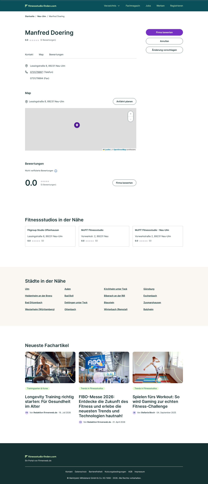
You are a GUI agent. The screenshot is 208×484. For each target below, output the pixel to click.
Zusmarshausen (152, 302)
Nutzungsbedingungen (115, 471)
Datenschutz (81, 471)
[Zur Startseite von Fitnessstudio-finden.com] (40, 5)
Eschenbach (150, 295)
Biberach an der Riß (114, 295)
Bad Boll (69, 295)
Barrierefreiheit (95, 471)
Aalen (68, 288)
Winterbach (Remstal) (115, 309)
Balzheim (148, 309)
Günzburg (148, 288)
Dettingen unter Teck (76, 302)
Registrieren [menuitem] (176, 5)
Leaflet (108, 149)
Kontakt (69, 471)
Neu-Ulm (41, 16)
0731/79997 (36, 72)
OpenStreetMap (119, 149)
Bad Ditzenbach (33, 302)
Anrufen (164, 41)
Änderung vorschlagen (164, 49)
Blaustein (109, 302)
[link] (50, 236)
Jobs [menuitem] (148, 5)
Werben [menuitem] (160, 5)
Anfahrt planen (124, 101)
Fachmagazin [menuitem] (133, 5)
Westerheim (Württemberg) (40, 309)
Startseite (29, 16)
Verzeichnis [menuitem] (110, 5)
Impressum (140, 471)
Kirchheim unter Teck (115, 288)
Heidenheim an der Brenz (38, 295)
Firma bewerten (124, 182)
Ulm (27, 288)
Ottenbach (70, 309)
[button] (77, 125)
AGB (130, 471)
